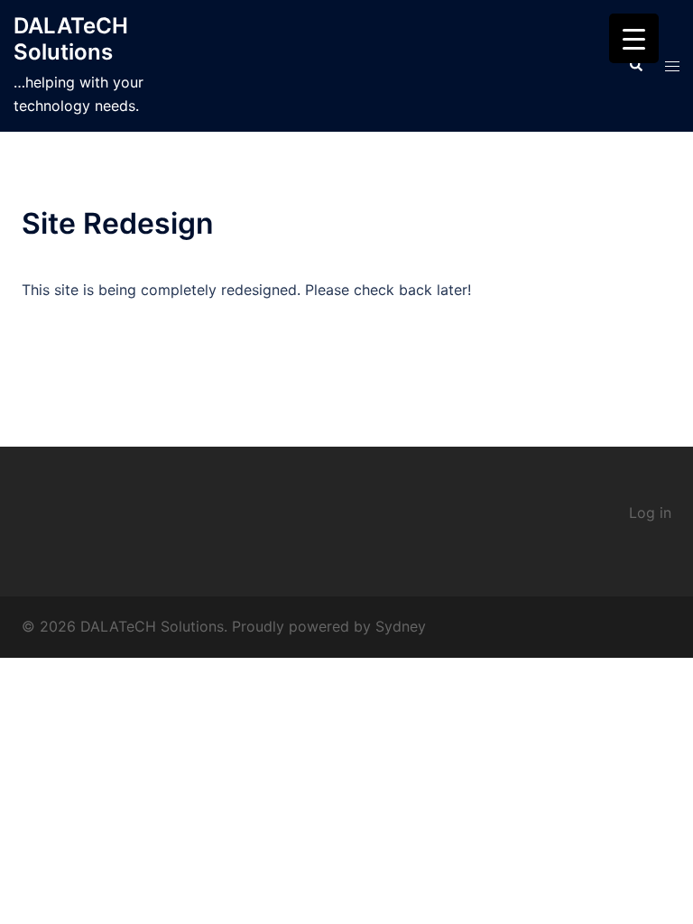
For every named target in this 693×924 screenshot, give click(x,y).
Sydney (400, 626)
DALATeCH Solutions (71, 39)
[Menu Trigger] (634, 38)
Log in (650, 513)
